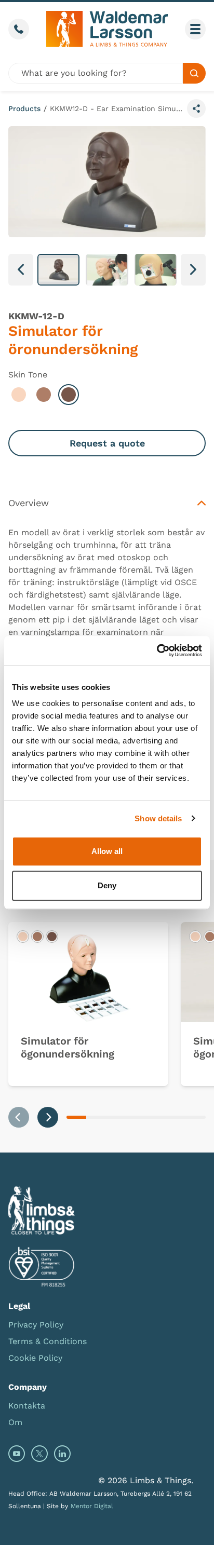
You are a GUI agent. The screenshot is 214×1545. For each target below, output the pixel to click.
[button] (58, 270)
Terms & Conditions (47, 1341)
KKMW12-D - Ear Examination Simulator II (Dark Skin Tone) (116, 108)
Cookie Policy (35, 1358)
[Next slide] (47, 1117)
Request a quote (107, 443)
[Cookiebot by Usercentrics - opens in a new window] (156, 650)
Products (24, 108)
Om (15, 1422)
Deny (107, 885)
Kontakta (26, 1406)
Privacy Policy (35, 1325)
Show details (158, 818)
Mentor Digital (92, 1506)
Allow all (107, 851)
